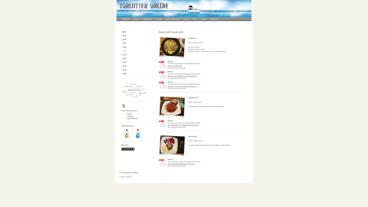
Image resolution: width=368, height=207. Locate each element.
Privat (129, 114)
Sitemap (135, 172)
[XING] (127, 133)
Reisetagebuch (132, 118)
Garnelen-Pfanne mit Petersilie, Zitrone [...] (182, 86)
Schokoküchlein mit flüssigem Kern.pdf (181, 164)
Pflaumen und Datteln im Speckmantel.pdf (182, 76)
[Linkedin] (138, 133)
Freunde (130, 116)
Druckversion (126, 172)
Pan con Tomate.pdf (175, 66)
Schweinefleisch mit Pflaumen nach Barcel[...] (183, 125)
